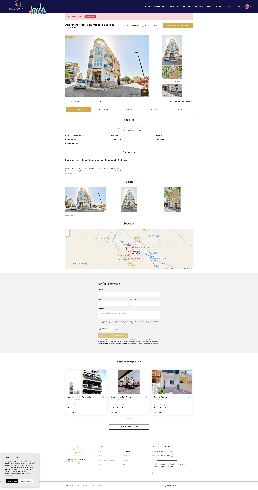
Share (76, 101)
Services (186, 6)
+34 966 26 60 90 (164, 451)
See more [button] (69, 216)
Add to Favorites (152, 26)
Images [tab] (129, 110)
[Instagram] (156, 473)
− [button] (68, 235)
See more (69, 174)
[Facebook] (152, 473)
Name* (101, 290)
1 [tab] (126, 418)
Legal (85, 486)
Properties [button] (159, 6)
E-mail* (101, 299)
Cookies (95, 486)
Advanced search (90, 16)
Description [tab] (103, 110)
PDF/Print (98, 101)
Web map (102, 486)
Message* (102, 309)
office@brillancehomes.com (167, 459)
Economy (180, 110)
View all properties (129, 427)
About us (174, 6)
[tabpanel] (86, 392)
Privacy (90, 486)
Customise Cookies (26, 481)
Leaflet (163, 268)
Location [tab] (154, 110)
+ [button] (68, 232)
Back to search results (181, 101)
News (218, 6)
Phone (133, 299)
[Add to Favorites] (102, 397)
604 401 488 (164, 455)
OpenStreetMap (176, 268)
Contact (230, 6)
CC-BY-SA (189, 268)
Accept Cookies (12, 481)
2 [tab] (129, 418)
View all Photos (172, 82)
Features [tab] (78, 110)
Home (147, 6)
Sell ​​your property (203, 6)
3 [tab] (131, 418)
